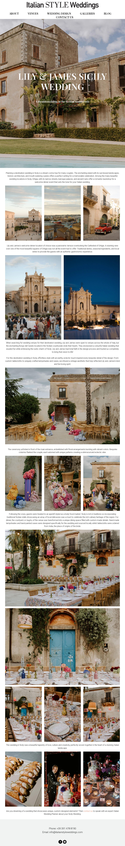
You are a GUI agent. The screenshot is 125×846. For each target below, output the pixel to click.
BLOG (107, 13)
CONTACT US (64, 17)
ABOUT (14, 13)
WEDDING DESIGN (59, 13)
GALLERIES (87, 13)
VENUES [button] (33, 13)
